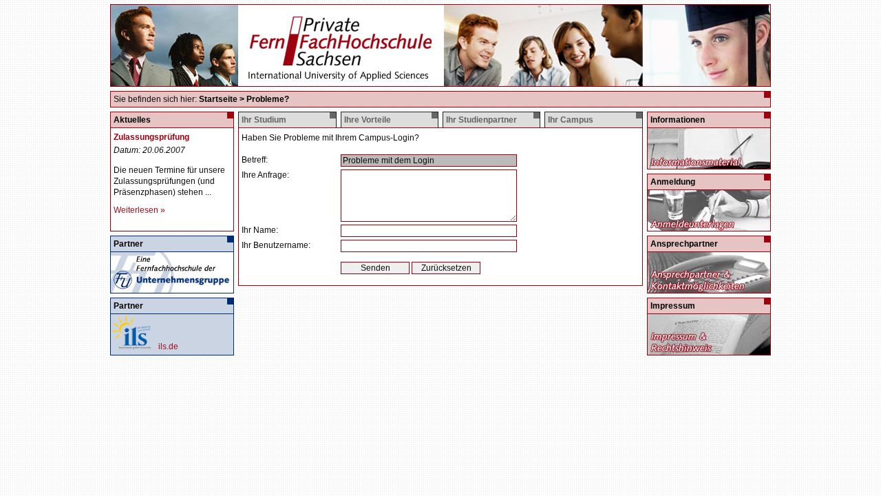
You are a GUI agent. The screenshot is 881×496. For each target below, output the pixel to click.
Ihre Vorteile (367, 120)
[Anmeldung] (708, 226)
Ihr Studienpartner (481, 120)
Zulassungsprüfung (151, 137)
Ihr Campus (570, 120)
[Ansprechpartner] (708, 288)
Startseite (218, 99)
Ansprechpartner (684, 244)
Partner (128, 244)
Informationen (677, 120)
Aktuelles (132, 120)
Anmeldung (672, 182)
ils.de (168, 346)
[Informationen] (708, 164)
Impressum (672, 306)
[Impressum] (708, 350)
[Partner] (171, 288)
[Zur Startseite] (440, 80)
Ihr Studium (264, 120)
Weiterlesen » (139, 210)
